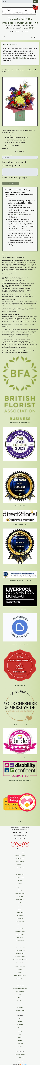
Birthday (20, 890)
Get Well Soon (20, 896)
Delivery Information (20, 1058)
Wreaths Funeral (20, 874)
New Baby (20, 902)
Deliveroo (20, 969)
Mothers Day (20, 928)
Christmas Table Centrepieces (20, 988)
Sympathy (20, 906)
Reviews (20, 1040)
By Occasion (20, 1007)
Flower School (20, 1043)
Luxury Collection (20, 940)
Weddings (20, 1031)
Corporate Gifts (20, 934)
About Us (20, 1046)
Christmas (20, 997)
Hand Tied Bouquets (20, 950)
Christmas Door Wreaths (20, 982)
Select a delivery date (7, 155)
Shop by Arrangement (20, 1010)
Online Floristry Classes (20, 966)
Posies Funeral (20, 864)
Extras (20, 944)
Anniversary (20, 915)
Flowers (20, 1021)
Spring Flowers (20, 912)
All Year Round (20, 918)
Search (35, 1)
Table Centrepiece (20, 963)
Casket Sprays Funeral (20, 855)
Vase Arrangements (20, 953)
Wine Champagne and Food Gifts (20, 959)
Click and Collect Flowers (20, 975)
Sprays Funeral (20, 877)
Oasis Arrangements (20, 956)
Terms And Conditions (20, 1054)
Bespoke (20, 880)
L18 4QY (31, 28)
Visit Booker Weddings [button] (15, 31)
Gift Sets (20, 972)
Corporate (20, 1037)
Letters (20, 883)
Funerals (20, 1004)
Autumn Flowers (20, 991)
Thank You (20, 925)
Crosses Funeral (20, 852)
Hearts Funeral (20, 871)
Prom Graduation (20, 921)
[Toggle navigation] (4, 37)
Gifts (20, 1034)
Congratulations (20, 887)
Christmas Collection (20, 893)
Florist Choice (21, 58)
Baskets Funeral (20, 861)
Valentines (20, 909)
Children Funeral (20, 858)
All (20, 994)
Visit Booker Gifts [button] (26, 31)
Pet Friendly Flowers (20, 947)
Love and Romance (20, 899)
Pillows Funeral (20, 868)
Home (20, 1018)
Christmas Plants (20, 978)
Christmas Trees (20, 985)
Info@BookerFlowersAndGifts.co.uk (20, 22)
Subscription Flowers (20, 931)
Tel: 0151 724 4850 (20, 19)
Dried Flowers (20, 937)
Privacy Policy (20, 1061)
